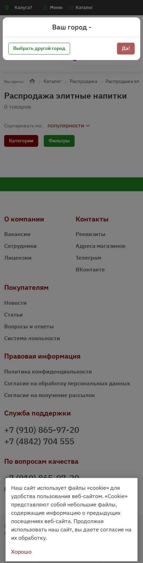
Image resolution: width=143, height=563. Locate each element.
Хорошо (21, 551)
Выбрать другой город (39, 48)
